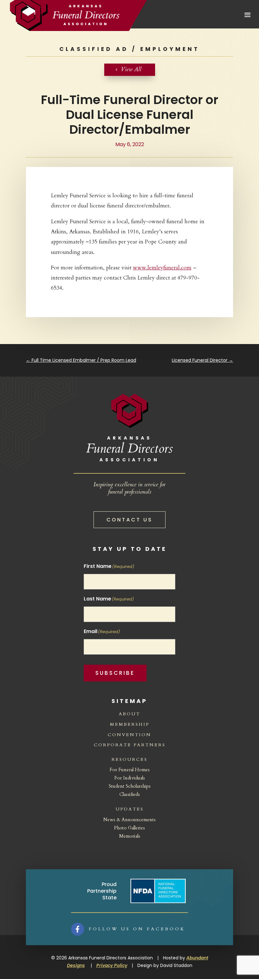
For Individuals (129, 778)
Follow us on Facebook (137, 929)
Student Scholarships (130, 786)
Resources (129, 759)
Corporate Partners (130, 745)
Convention (129, 735)
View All (131, 69)
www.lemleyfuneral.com (162, 267)
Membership (129, 724)
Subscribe (115, 673)
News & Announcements (129, 819)
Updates (130, 809)
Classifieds (129, 794)
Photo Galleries (129, 828)
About (129, 714)
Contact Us (129, 519)
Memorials (129, 836)
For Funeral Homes (130, 770)
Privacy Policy (111, 965)
